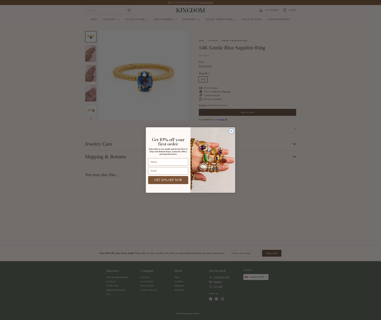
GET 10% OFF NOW (168, 180)
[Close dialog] (231, 131)
